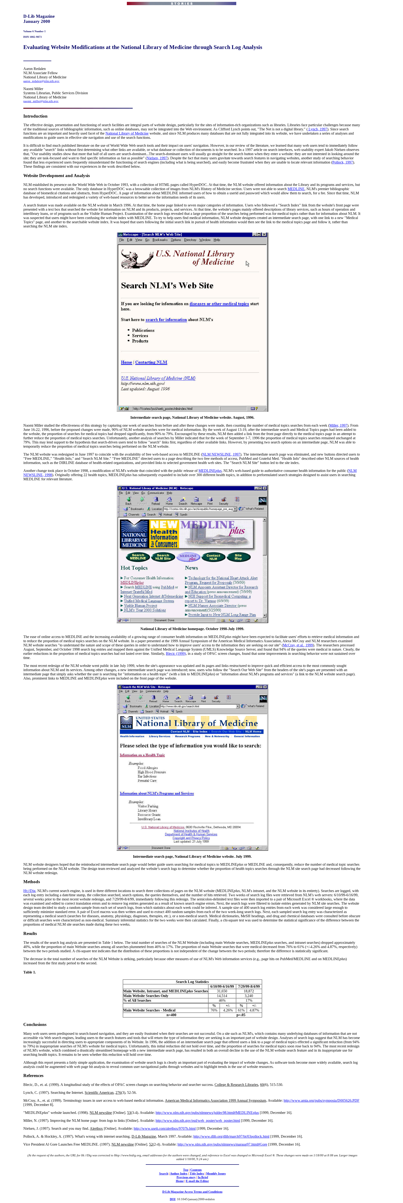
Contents (196, 1170)
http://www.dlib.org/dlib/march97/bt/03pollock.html (231, 1136)
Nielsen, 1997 (157, 158)
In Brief (203, 1177)
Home (180, 1181)
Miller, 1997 (338, 425)
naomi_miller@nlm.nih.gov (41, 101)
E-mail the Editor (197, 1181)
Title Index (197, 1173)
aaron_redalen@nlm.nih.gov (41, 81)
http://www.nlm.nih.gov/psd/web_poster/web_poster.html (198, 1121)
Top (185, 1170)
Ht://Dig (29, 891)
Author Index (179, 1173)
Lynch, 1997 (317, 129)
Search (163, 1173)
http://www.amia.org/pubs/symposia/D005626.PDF (321, 1100)
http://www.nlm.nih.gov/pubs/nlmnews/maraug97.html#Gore (222, 1144)
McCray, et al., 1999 (298, 645)
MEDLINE (296, 189)
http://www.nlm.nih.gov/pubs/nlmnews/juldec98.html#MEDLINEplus (207, 1113)
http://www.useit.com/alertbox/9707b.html (165, 1128)
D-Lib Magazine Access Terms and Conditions (192, 1191)
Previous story (186, 1177)
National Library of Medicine (127, 133)
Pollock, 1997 (342, 162)
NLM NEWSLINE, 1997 (221, 454)
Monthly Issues (216, 1173)
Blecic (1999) (176, 654)
